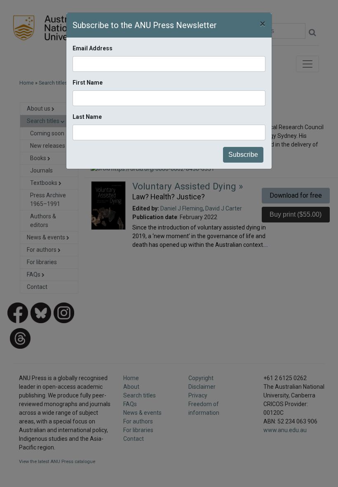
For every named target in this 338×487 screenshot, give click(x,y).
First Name (88, 82)
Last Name (87, 116)
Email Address (93, 48)
